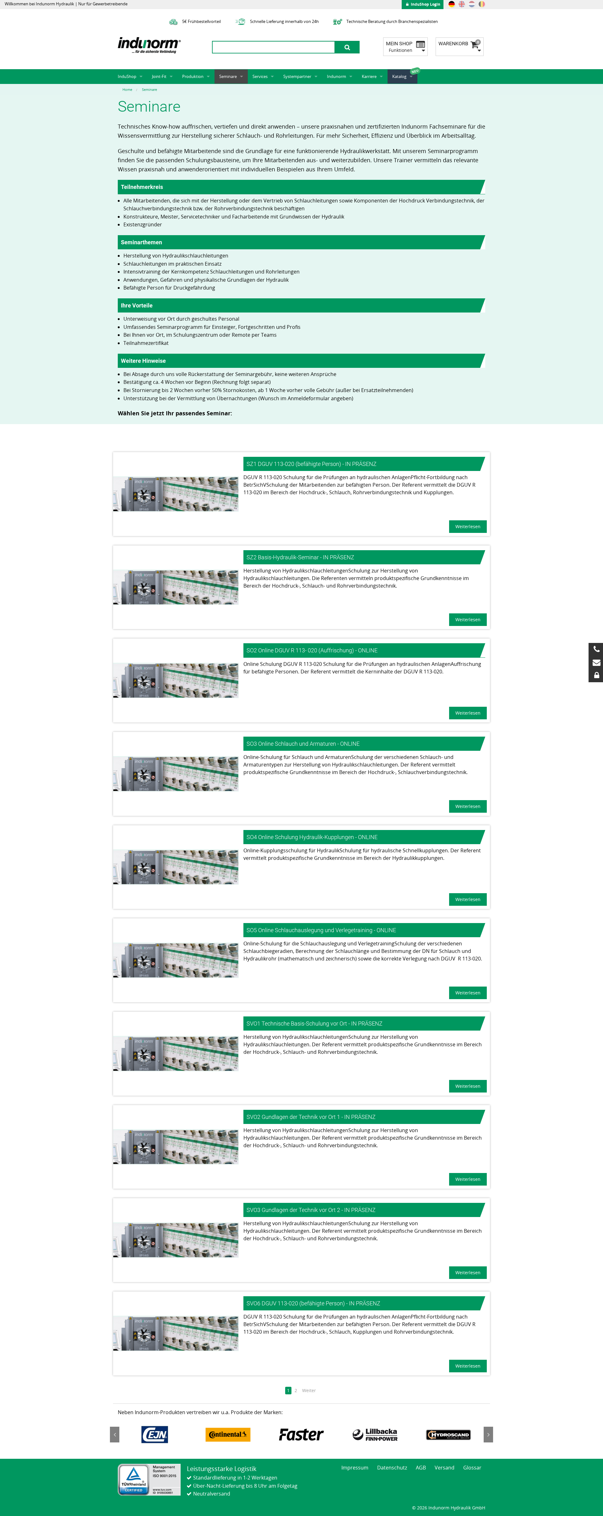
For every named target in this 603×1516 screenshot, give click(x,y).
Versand (444, 1467)
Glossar (472, 1467)
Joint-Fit (159, 76)
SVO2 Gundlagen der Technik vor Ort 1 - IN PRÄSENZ (311, 1117)
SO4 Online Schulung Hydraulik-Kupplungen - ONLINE (312, 837)
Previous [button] (114, 1434)
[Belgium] (481, 4)
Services (260, 76)
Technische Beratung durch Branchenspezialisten (391, 21)
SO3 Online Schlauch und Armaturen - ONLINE (303, 743)
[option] (154, 1434)
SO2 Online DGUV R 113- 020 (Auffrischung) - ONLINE (312, 650)
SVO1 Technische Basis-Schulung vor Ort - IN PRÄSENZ (315, 1023)
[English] (461, 4)
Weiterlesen (468, 526)
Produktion (193, 76)
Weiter (309, 1390)
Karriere (369, 76)
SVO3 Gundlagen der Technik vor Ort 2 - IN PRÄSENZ (311, 1210)
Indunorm (336, 76)
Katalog (399, 76)
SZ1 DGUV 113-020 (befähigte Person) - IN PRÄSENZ (312, 464)
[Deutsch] (451, 4)
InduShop (127, 76)
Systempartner (297, 76)
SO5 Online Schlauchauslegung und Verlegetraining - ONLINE (321, 930)
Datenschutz (392, 1467)
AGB (421, 1467)
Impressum (354, 1467)
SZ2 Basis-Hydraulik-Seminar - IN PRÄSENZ (300, 557)
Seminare (228, 76)
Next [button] (488, 1434)
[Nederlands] (471, 4)
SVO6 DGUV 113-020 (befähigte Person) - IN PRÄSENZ (313, 1303)
